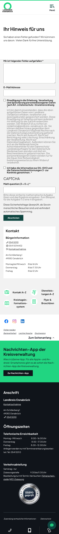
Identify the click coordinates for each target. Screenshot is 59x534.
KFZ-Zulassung (17, 479)
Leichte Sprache (25, 333)
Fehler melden (9, 330)
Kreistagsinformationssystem (20, 303)
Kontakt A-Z (19, 292)
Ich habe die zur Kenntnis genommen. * (29, 170)
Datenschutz (45, 519)
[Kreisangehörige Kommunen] (49, 530)
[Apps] (29, 530)
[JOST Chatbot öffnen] (52, 525)
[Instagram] (14, 321)
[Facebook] (6, 321)
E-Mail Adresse (11, 87)
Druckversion (40, 333)
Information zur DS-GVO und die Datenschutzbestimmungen (29, 169)
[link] (7, 7)
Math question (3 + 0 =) (16, 184)
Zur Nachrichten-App (18, 373)
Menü (52, 10)
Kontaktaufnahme (17, 249)
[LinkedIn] (22, 321)
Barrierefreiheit (9, 333)
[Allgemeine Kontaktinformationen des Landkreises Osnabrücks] (10, 530)
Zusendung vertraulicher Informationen (20, 519)
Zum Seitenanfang (40, 337)
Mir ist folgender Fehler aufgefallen (22, 61)
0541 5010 (13, 242)
